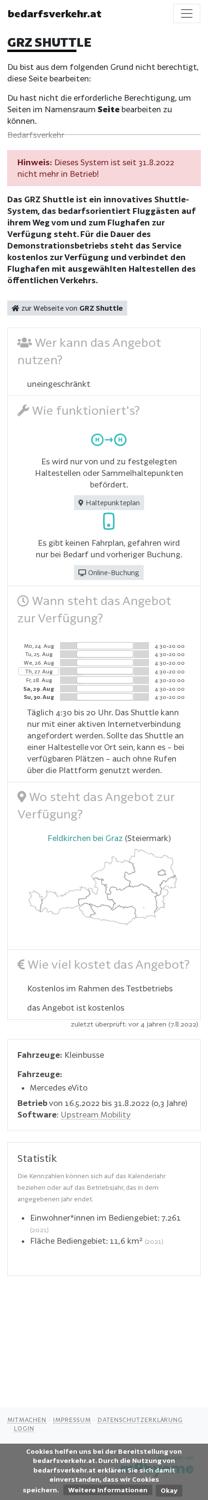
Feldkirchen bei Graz (85, 837)
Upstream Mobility (95, 1114)
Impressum (72, 1419)
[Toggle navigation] (186, 13)
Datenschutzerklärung (140, 1419)
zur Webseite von (71, 308)
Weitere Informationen (108, 1490)
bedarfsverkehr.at (55, 13)
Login (24, 1428)
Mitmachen (26, 1419)
